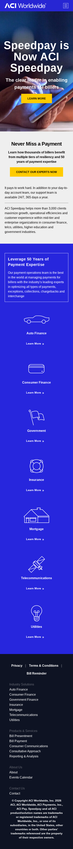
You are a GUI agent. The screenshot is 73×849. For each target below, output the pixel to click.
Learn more (33, 343)
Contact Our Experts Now (36, 172)
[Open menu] (65, 5)
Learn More (36, 98)
